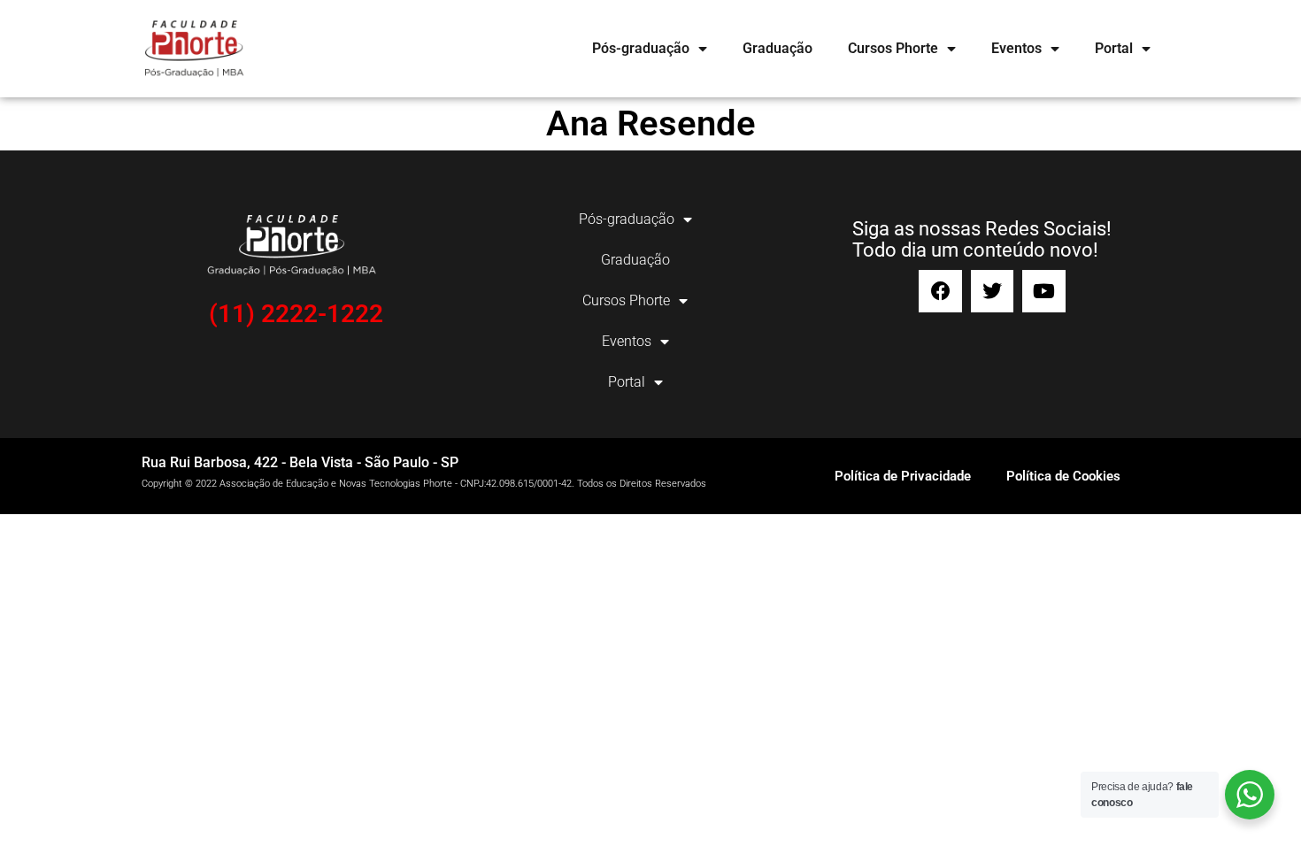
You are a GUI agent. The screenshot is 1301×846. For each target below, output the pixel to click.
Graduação (777, 48)
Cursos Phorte (893, 48)
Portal (1114, 48)
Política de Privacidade (903, 476)
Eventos (1016, 48)
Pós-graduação (640, 48)
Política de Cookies (1063, 476)
